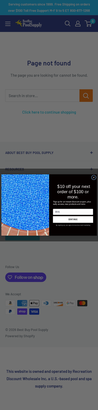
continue (73, 219)
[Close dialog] (93, 177)
